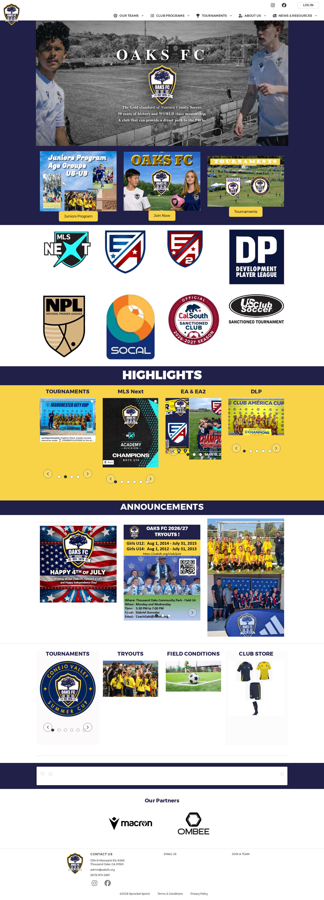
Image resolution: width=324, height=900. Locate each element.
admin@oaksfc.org (102, 869)
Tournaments (245, 212)
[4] (78, 476)
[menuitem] (128, 15)
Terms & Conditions (170, 893)
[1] (59, 476)
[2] (65, 476)
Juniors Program (78, 216)
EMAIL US (170, 854)
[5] (140, 481)
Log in (308, 5)
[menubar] (215, 15)
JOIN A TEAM (241, 854)
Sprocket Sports (139, 893)
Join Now (162, 216)
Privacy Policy (199, 893)
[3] (71, 476)
